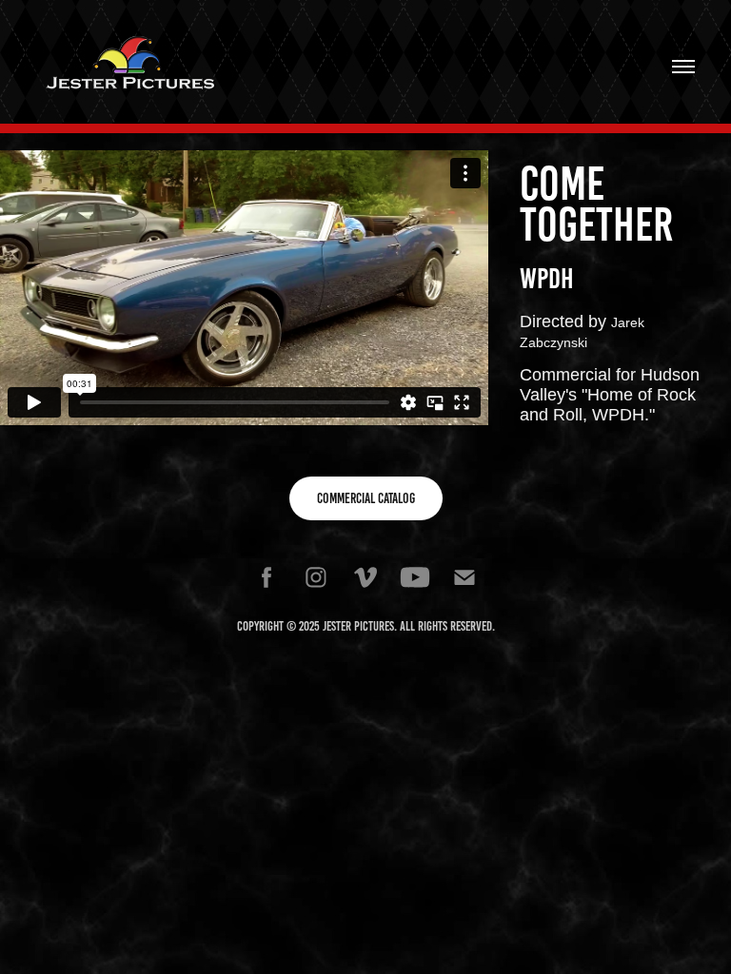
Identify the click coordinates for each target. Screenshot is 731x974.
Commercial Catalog (366, 498)
